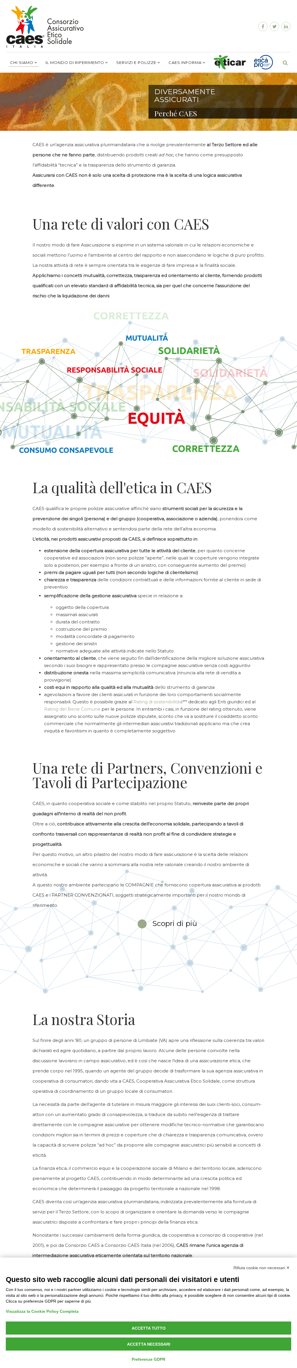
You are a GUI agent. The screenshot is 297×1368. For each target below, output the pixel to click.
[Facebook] (262, 26)
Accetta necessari (148, 1344)
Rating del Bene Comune (72, 709)
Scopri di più (174, 923)
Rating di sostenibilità (156, 701)
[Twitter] (273, 26)
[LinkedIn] (285, 26)
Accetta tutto (149, 1328)
